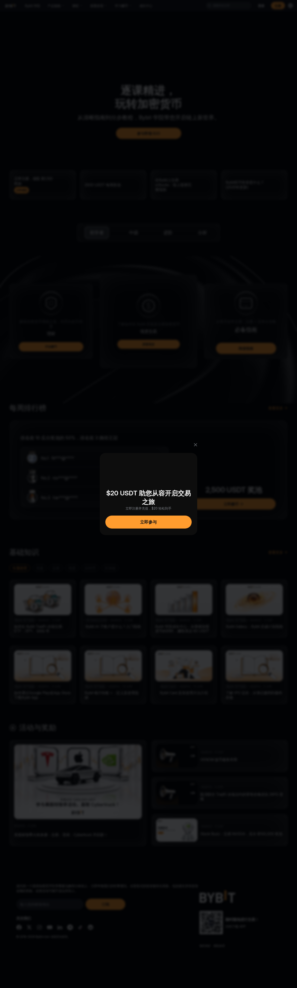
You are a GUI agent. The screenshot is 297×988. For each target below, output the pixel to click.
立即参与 (148, 522)
